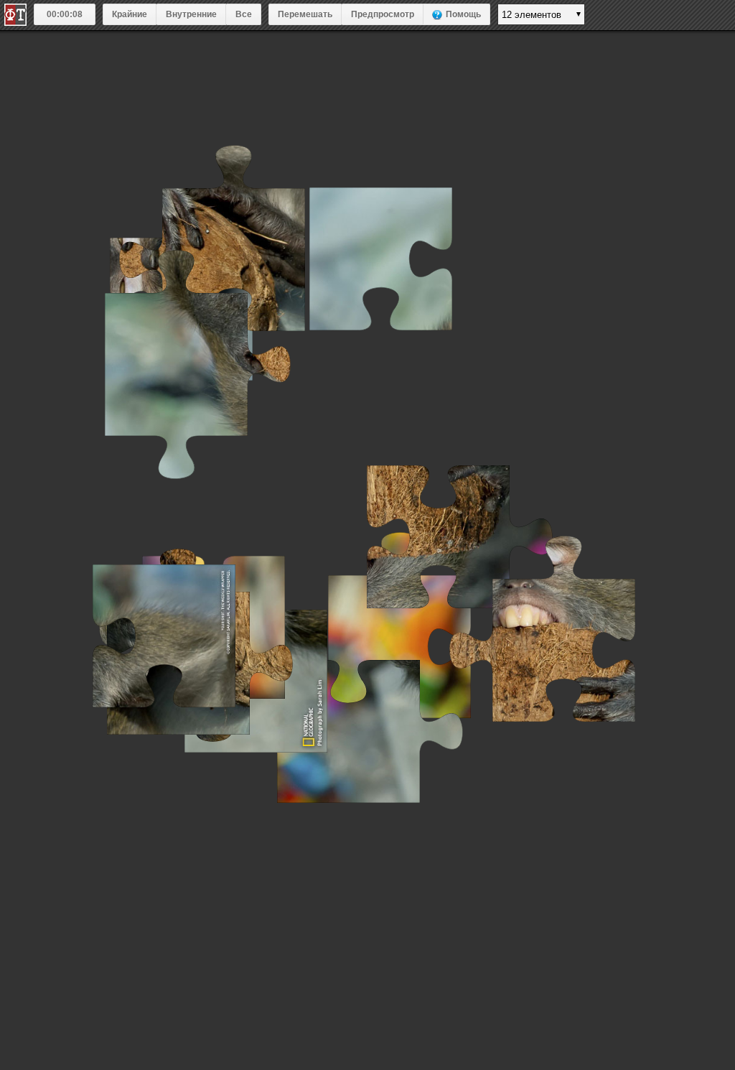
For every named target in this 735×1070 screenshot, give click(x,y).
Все (243, 14)
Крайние (129, 14)
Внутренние (191, 14)
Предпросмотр (382, 14)
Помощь (463, 14)
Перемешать (305, 14)
